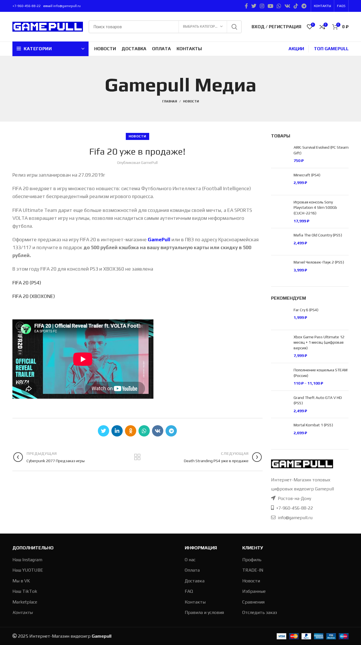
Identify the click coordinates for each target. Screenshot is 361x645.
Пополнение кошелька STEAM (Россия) (320, 373)
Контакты (22, 612)
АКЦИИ (296, 48)
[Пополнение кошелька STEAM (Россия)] (280, 376)
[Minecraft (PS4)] (280, 181)
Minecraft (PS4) (307, 175)
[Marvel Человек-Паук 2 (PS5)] (280, 269)
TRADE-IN (252, 570)
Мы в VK (21, 580)
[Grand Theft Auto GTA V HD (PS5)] (280, 404)
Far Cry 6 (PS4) (306, 310)
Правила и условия (204, 612)
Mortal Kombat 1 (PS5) (313, 425)
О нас (190, 559)
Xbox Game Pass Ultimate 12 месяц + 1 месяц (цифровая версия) (319, 342)
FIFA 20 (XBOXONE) (33, 296)
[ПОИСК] (234, 26)
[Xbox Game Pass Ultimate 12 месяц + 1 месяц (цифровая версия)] (280, 346)
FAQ (189, 591)
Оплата (192, 570)
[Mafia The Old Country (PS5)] (280, 241)
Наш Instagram (27, 559)
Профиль (251, 559)
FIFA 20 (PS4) (26, 283)
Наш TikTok (24, 591)
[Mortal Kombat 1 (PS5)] (280, 431)
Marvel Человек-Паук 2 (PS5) (319, 262)
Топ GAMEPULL (331, 48)
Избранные (254, 591)
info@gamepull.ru (67, 6)
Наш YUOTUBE (27, 570)
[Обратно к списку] (137, 457)
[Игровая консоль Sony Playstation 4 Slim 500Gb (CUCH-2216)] (280, 211)
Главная (169, 101)
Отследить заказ (259, 612)
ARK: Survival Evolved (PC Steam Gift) (321, 150)
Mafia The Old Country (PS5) (318, 235)
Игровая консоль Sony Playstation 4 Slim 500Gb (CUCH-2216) (315, 207)
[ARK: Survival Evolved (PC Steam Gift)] (280, 154)
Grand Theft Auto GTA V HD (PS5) (318, 400)
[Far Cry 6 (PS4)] (280, 316)
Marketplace (24, 602)
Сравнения (253, 602)
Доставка (194, 580)
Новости (191, 101)
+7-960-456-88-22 (26, 6)
